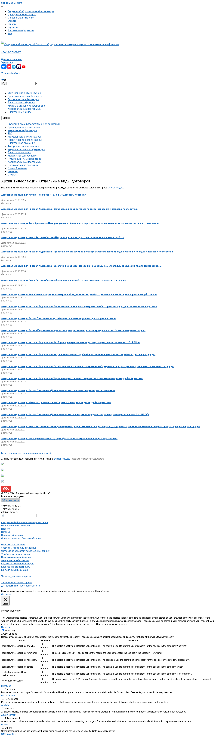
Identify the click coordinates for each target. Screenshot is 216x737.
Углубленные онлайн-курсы (15, 554)
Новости (5, 529)
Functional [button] (6, 686)
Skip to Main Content (11, 3)
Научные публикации (12, 535)
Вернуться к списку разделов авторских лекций (26, 453)
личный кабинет (12, 73)
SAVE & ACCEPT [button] (9, 734)
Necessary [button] (6, 627)
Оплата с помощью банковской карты (21, 538)
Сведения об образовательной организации (24, 522)
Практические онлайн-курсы (16, 557)
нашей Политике (117, 591)
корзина (8, 62)
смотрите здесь (116, 187)
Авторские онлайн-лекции (15, 560)
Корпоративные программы (16, 566)
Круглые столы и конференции (17, 563)
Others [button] (4, 724)
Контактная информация (14, 570)
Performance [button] (8, 695)
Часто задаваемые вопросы (16, 576)
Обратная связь (10, 500)
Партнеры (6, 532)
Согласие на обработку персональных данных (25, 551)
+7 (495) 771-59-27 (11, 52)
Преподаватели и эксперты (15, 525)
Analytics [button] (5, 705)
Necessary (10, 630)
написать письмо (12, 59)
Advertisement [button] (8, 715)
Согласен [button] (6, 594)
